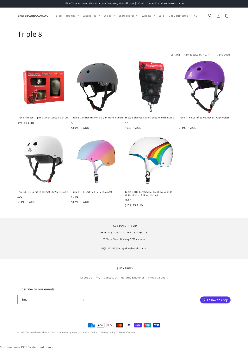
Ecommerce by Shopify (68, 332)
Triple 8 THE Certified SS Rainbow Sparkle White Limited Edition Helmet (148, 193)
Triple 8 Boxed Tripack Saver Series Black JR (42, 117)
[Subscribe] (82, 299)
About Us (86, 277)
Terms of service (127, 332)
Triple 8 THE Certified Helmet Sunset (91, 192)
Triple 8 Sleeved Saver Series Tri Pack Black (149, 117)
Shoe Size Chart (158, 277)
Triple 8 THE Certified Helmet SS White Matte (42, 192)
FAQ (98, 277)
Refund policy (90, 332)
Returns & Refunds (133, 277)
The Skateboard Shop (36, 332)
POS (50, 332)
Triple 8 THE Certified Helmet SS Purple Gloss (203, 117)
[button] (72, 16)
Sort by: (175, 54)
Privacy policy (108, 332)
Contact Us (111, 277)
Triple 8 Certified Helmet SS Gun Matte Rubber (97, 117)
